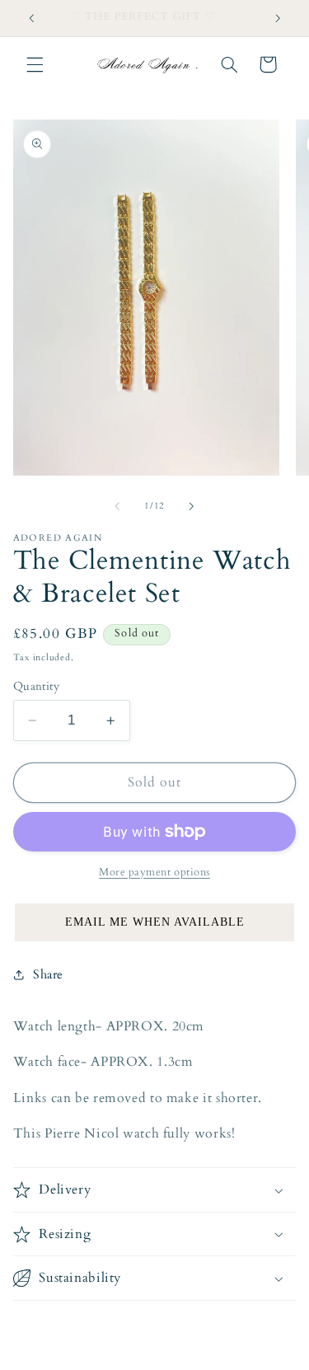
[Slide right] (192, 507)
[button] (35, 64)
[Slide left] (117, 507)
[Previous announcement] (31, 18)
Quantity (36, 686)
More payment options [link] (154, 873)
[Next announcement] (278, 18)
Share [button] (48, 974)
